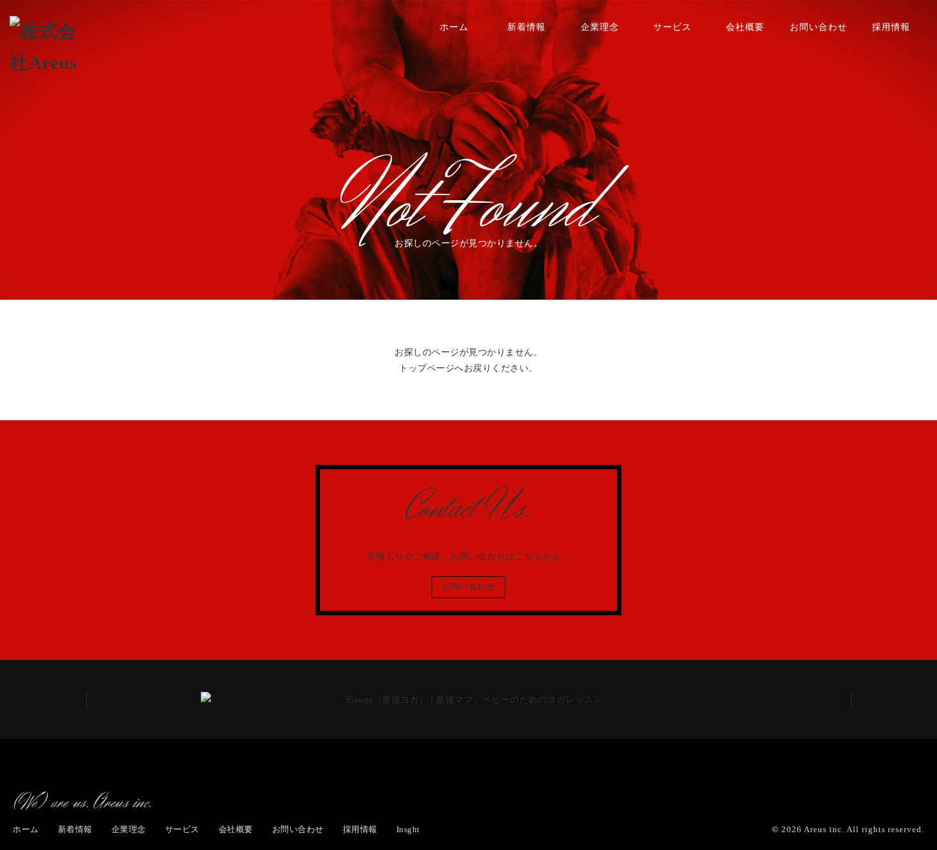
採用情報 (891, 27)
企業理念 (600, 27)
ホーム (454, 27)
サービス (672, 27)
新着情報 (526, 27)
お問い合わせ (818, 27)
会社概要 (745, 27)
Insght (408, 829)
